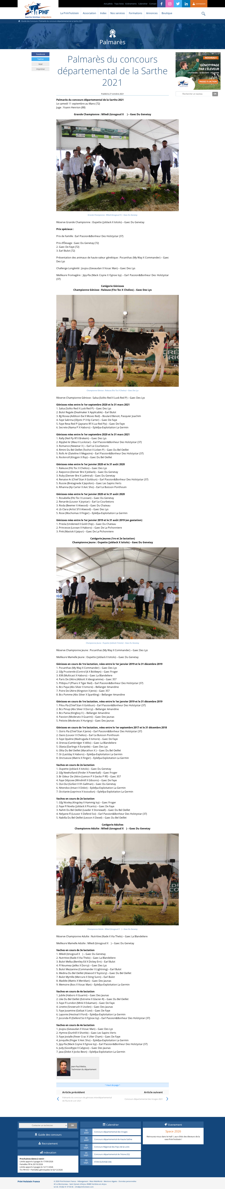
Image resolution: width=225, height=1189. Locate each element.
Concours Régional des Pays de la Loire (111, 1147)
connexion (200, 3)
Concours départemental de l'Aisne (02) (112, 1154)
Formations (135, 13)
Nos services (117, 13)
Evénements (131, 3)
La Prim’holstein (69, 13)
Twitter (40, 59)
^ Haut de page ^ (112, 1085)
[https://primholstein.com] (19, 21)
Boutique (167, 13)
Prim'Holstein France (29, 1181)
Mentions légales (110, 1181)
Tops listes (119, 3)
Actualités (108, 3)
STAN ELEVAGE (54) (102, 1162)
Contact (152, 3)
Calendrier (143, 3)
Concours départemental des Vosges (111, 1132)
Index (103, 13)
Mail (40, 64)
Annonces (152, 13)
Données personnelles (127, 1181)
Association (89, 13)
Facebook (40, 54)
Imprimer (40, 69)
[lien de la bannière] (198, 89)
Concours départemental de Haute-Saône (113, 1139)
